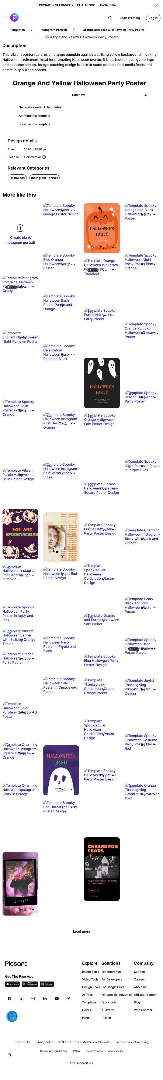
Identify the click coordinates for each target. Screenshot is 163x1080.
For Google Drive (112, 987)
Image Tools (90, 971)
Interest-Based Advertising (132, 1042)
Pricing (106, 1017)
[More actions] (73, 210)
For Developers (111, 979)
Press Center (143, 1010)
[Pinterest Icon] (69, 998)
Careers (139, 979)
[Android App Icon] (30, 985)
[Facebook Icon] (9, 998)
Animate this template (34, 115)
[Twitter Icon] (21, 998)
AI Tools (87, 994)
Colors (86, 1010)
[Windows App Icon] (47, 985)
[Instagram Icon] (33, 998)
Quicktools (108, 1002)
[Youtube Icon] (57, 998)
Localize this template (34, 124)
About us (140, 987)
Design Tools (91, 987)
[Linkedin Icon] (45, 998)
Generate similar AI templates (40, 107)
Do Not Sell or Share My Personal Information (84, 1042)
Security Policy (94, 1051)
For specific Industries (116, 994)
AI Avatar (107, 1010)
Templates (89, 1002)
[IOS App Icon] (12, 985)
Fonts (86, 1017)
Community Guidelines (53, 1051)
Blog (137, 1002)
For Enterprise (111, 971)
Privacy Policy (44, 1042)
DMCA (76, 1051)
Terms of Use (23, 1042)
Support (139, 971)
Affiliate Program (145, 994)
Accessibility (115, 1051)
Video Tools (90, 979)
